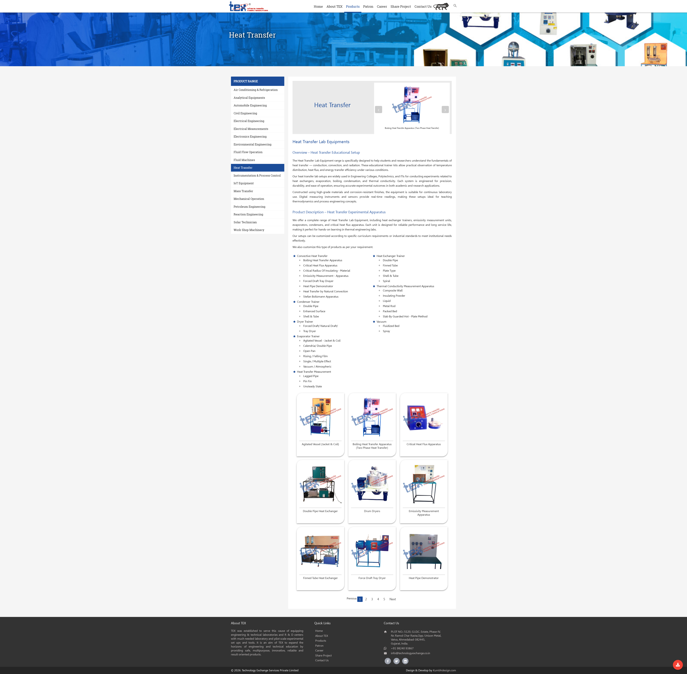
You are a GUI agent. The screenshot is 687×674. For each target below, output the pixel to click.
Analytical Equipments (249, 97)
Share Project (401, 6)
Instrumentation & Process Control (257, 175)
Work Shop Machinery (249, 230)
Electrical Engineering (249, 121)
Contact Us (423, 6)
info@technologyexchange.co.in (410, 653)
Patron (368, 6)
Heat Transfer (243, 167)
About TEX (334, 6)
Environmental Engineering (252, 144)
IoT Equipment (244, 183)
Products (353, 6)
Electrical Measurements (251, 129)
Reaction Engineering (248, 214)
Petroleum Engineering (249, 206)
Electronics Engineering (250, 136)
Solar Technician (245, 222)
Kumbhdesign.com (444, 670)
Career (382, 6)
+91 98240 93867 (402, 648)
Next (392, 599)
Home (318, 6)
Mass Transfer (243, 191)
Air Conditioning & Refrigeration (256, 90)
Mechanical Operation (249, 199)
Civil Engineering (245, 113)
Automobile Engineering (250, 105)
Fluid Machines (244, 160)
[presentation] (378, 109)
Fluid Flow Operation (248, 152)
